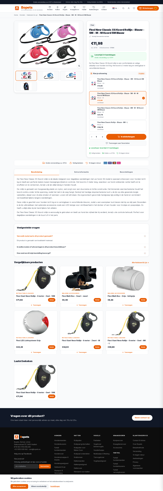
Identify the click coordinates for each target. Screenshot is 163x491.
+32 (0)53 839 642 (21, 449)
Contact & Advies (139, 440)
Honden (22, 15)
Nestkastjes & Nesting (101, 454)
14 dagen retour (138, 455)
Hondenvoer (59, 454)
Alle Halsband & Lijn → (140, 262)
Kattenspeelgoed (80, 464)
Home (16, 15)
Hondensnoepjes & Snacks (61, 458)
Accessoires (117, 448)
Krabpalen (78, 440)
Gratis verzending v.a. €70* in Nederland (47, 2)
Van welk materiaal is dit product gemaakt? (35, 236)
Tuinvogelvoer (99, 457)
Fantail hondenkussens (119, 465)
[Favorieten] (134, 8)
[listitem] (26, 76)
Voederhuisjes (99, 450)
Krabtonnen (78, 457)
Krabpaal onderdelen (82, 454)
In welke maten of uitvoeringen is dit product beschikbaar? (41, 247)
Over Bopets (137, 444)
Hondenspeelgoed (61, 463)
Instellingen (55, 486)
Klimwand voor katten (82, 472)
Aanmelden (44, 466)
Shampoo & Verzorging (58, 472)
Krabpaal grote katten (82, 444)
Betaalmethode (138, 448)
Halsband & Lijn (32, 15)
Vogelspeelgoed (100, 461)
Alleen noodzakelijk (38, 486)
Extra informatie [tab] (81, 172)
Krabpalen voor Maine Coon (79, 449)
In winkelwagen (128, 137)
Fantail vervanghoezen (119, 471)
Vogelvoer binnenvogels (99, 445)
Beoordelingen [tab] (126, 172)
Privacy (135, 462)
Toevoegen (37, 305)
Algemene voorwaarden (138, 467)
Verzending (137, 451)
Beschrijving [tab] (36, 172)
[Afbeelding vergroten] (79, 66)
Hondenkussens (60, 444)
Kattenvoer (78, 468)
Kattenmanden (79, 461)
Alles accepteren (19, 486)
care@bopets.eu (34, 449)
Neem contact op (142, 418)
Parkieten (97, 440)
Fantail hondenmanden (60, 449)
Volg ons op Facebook (22, 454)
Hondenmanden (60, 440)
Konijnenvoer (118, 440)
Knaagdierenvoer (119, 444)
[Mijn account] (128, 8)
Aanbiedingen (138, 458)
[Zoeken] (123, 8)
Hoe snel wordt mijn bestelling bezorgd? (34, 253)
